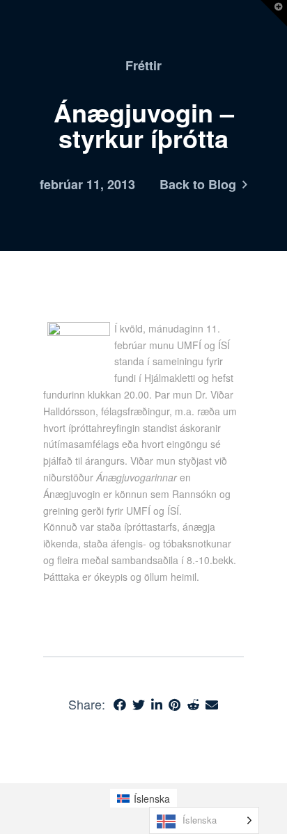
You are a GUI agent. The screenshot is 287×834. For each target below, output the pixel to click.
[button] (274, 13)
